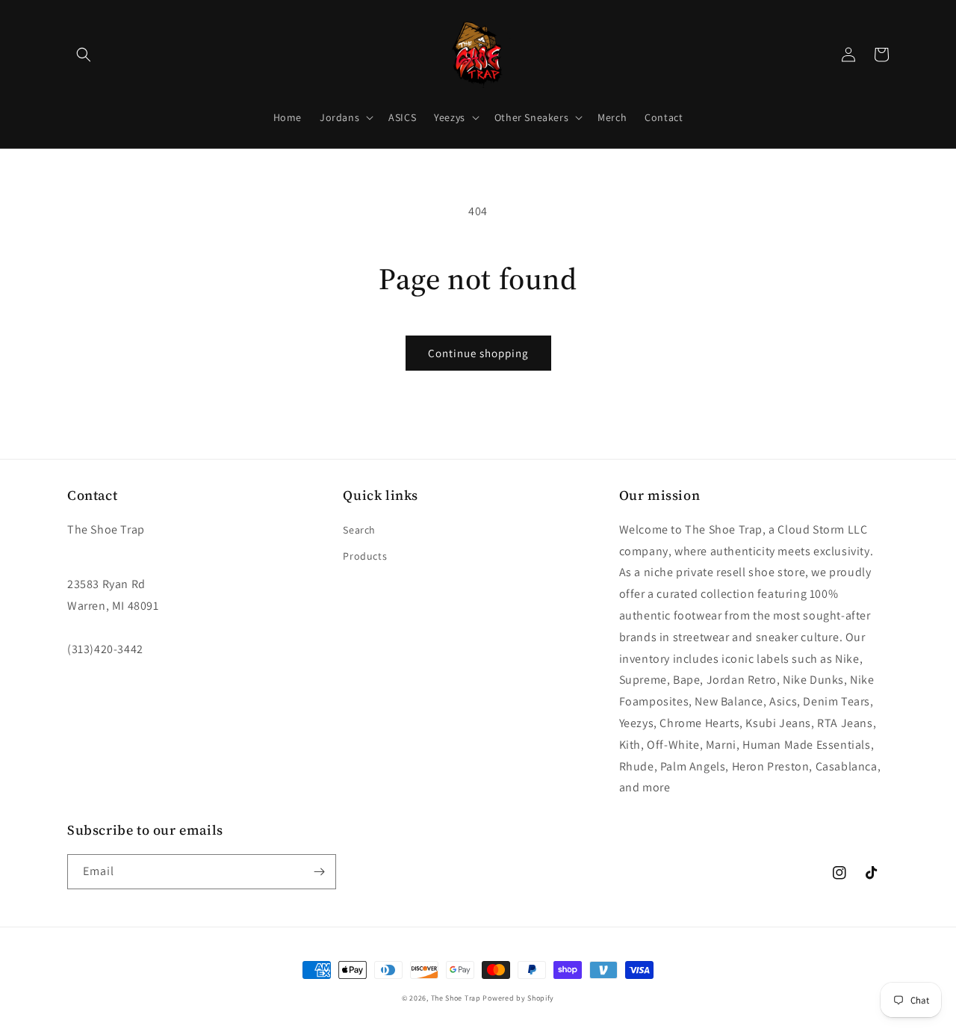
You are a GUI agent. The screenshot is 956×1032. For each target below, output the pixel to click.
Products (365, 556)
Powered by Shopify (518, 998)
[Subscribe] (318, 871)
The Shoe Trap (456, 998)
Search (359, 530)
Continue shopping (478, 353)
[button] (83, 54)
